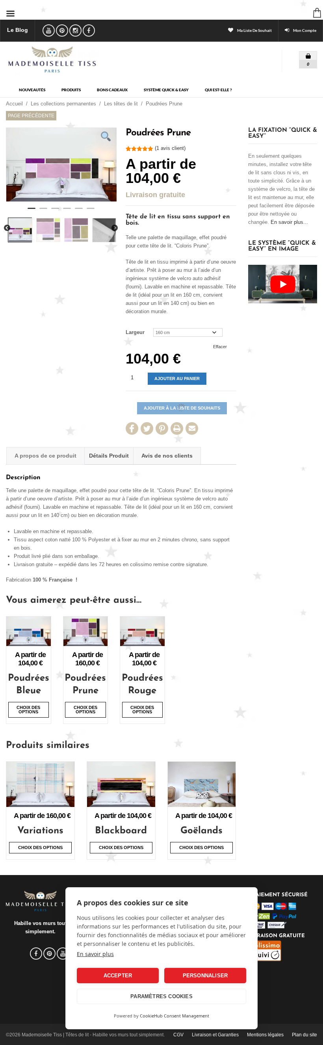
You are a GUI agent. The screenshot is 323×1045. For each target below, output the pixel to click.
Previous (7, 228)
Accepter (118, 976)
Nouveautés (32, 90)
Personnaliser (205, 976)
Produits (71, 90)
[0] (302, 54)
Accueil (14, 104)
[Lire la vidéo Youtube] (282, 284)
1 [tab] (31, 212)
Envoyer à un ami (192, 428)
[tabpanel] (61, 164)
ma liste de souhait (254, 30)
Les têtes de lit (121, 104)
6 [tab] (91, 212)
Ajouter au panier (177, 378)
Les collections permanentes (63, 104)
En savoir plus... (289, 222)
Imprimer (177, 428)
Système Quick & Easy (166, 90)
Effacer (220, 346)
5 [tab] (79, 212)
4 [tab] (67, 212)
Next (115, 228)
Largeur (135, 332)
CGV (178, 1035)
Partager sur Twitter (147, 428)
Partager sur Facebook (132, 428)
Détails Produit (109, 455)
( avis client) (170, 148)
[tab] (45, 456)
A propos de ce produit (45, 455)
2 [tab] (43, 212)
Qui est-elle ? (218, 90)
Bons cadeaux (112, 90)
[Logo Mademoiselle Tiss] (52, 59)
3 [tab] (55, 212)
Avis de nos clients (167, 455)
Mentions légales (265, 1035)
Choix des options (28, 709)
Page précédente (31, 115)
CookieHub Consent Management (174, 1016)
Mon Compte (304, 30)
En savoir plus (95, 954)
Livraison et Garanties (215, 1035)
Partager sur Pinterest (162, 428)
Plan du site (304, 1035)
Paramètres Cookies (161, 996)
